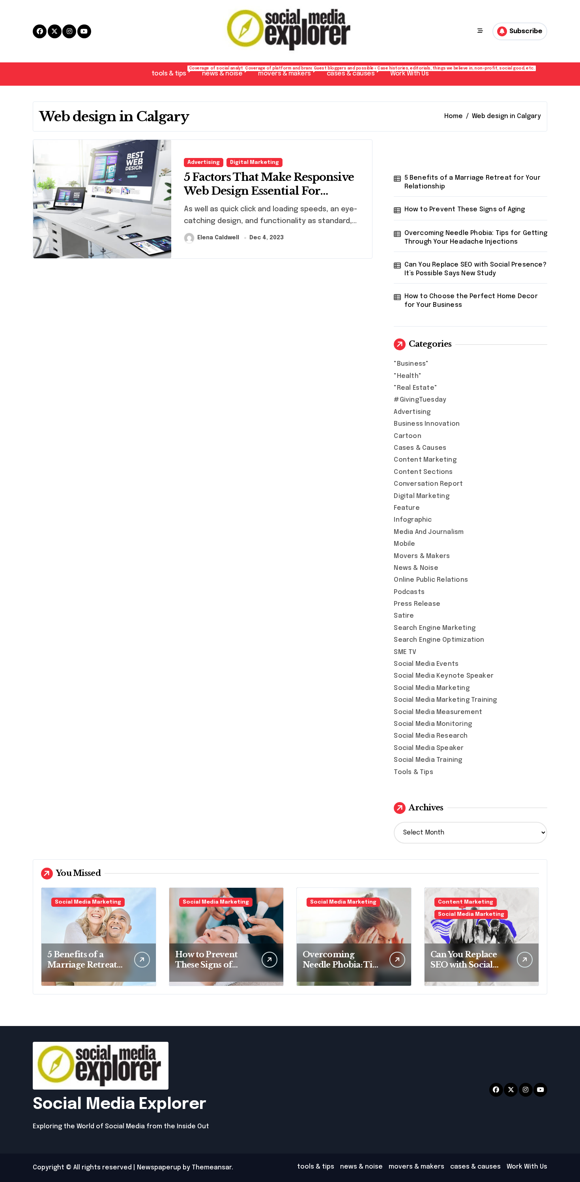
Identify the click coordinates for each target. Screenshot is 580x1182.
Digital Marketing (254, 162)
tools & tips (173, 71)
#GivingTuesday (420, 400)
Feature (406, 508)
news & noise (226, 71)
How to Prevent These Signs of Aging (464, 209)
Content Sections (423, 472)
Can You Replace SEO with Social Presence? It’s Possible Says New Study (475, 269)
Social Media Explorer (119, 1104)
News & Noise (416, 568)
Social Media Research (431, 736)
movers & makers (288, 71)
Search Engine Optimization (439, 640)
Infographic (413, 520)
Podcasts (409, 592)
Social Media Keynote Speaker (444, 676)
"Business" (411, 364)
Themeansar (212, 1167)
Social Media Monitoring (433, 724)
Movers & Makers (422, 556)
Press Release (417, 604)
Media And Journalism (429, 532)
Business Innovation (427, 424)
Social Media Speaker (429, 748)
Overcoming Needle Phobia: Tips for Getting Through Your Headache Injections (475, 237)
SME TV (405, 652)
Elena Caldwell (218, 238)
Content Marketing (425, 460)
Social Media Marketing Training (445, 700)
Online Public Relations (431, 580)
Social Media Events (426, 664)
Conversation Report (428, 484)
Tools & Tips (413, 772)
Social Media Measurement (438, 712)
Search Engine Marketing (434, 628)
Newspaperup (159, 1167)
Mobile (404, 544)
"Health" (407, 376)
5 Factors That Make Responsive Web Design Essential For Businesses (269, 191)
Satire (404, 616)
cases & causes (354, 71)
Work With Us (409, 73)
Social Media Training (428, 760)
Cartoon (407, 436)
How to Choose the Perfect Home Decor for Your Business (471, 300)
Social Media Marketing (431, 688)
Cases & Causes (420, 448)
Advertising (203, 162)
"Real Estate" (415, 388)
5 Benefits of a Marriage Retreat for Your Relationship (472, 182)
